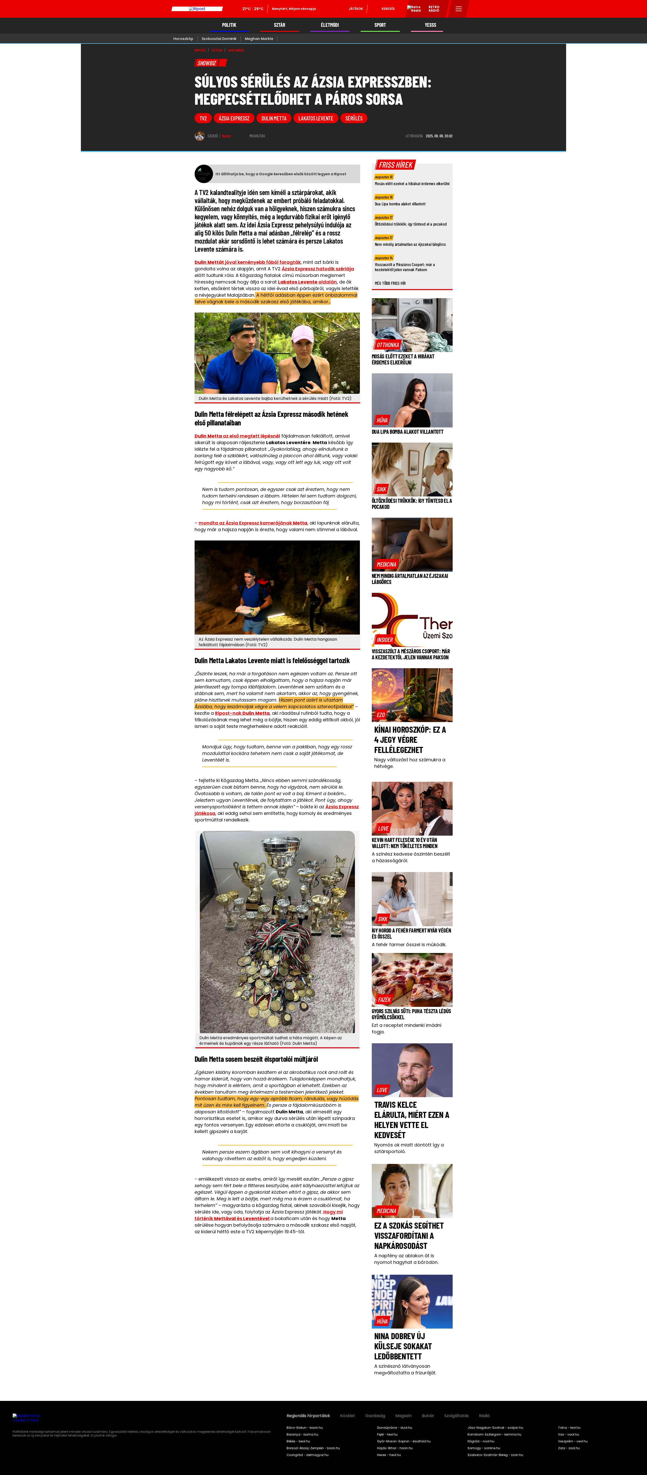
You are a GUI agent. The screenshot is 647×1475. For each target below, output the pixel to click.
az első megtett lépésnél (237, 436)
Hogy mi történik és (269, 1215)
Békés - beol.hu (298, 1441)
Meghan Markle (259, 38)
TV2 (203, 118)
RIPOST (200, 50)
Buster (226, 136)
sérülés (353, 118)
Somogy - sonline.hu (484, 1448)
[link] (387, 344)
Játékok (356, 9)
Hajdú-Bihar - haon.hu (395, 1448)
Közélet (347, 1416)
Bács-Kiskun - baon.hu (305, 1428)
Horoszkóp (183, 38)
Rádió (484, 1416)
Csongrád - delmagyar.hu (308, 1455)
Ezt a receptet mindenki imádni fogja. (406, 1028)
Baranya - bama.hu (302, 1435)
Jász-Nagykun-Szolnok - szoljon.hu (495, 1428)
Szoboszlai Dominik (219, 38)
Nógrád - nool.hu (481, 1441)
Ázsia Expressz (234, 118)
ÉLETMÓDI (330, 25)
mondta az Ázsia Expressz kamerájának (253, 523)
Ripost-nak (242, 713)
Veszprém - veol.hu (573, 1441)
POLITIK (229, 25)
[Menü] (459, 9)
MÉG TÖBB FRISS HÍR (390, 283)
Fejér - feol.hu (387, 1435)
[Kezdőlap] (197, 9)
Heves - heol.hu (389, 1455)
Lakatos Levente (315, 118)
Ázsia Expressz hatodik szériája (318, 269)
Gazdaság (375, 1416)
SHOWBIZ (236, 50)
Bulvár (428, 1416)
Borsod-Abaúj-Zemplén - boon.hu (313, 1448)
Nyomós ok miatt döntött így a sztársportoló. (409, 1148)
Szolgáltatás (456, 1416)
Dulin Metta (274, 118)
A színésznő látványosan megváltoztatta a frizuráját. (405, 1369)
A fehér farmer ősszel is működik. (409, 944)
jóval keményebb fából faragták (248, 262)
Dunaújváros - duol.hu (394, 1428)
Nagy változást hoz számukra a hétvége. (409, 762)
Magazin (403, 1416)
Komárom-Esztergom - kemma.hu (494, 1435)
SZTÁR (279, 25)
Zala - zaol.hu (569, 1448)
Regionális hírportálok (308, 1416)
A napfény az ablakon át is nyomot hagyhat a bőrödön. (406, 1258)
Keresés (388, 9)
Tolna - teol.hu (569, 1428)
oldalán (307, 282)
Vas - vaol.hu (568, 1435)
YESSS (430, 25)
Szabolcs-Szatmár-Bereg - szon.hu (495, 1455)
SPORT (380, 25)
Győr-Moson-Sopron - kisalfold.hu (404, 1441)
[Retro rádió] (412, 9)
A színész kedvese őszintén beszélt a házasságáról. (411, 857)
